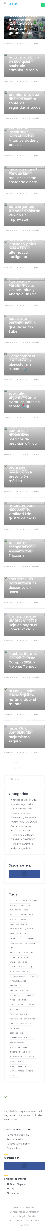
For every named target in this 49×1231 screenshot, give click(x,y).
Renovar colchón (18, 1014)
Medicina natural (18, 976)
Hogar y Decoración (21, 812)
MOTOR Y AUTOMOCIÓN (24, 821)
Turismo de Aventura (22, 843)
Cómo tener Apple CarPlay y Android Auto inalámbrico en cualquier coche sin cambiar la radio (24, 59)
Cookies (32, 1216)
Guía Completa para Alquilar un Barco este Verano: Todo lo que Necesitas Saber (23, 321)
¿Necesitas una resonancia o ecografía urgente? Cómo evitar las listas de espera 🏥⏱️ (24, 395)
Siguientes (32, 765)
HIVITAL (13, 948)
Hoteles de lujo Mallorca (22, 952)
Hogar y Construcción (18, 1134)
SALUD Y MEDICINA (21, 830)
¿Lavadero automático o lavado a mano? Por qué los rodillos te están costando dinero (23, 171)
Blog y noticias (14, 1148)
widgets (14, 1076)
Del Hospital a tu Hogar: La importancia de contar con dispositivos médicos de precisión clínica (23, 430)
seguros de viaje (17, 1033)
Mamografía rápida (19, 971)
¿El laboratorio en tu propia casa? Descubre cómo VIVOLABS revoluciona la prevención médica (24, 468)
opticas (13, 995)
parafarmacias (28, 995)
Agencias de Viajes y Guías (24, 799)
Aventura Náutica (18, 924)
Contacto (24, 1224)
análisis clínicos (18, 919)
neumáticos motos (19, 990)
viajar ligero (16, 1061)
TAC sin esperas (17, 1042)
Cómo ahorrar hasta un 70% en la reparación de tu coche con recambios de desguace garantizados (23, 20)
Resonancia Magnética (20, 1023)
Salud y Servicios (15, 1139)
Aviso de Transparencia (20, 1220)
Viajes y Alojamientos (22, 848)
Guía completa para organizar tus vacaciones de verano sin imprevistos (24, 211)
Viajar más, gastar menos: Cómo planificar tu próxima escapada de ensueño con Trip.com (23, 542)
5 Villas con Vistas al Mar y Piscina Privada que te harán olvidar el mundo (24, 695)
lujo (31, 967)
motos (33, 976)
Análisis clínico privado (21, 915)
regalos (14, 1009)
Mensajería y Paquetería (23, 817)
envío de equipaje (18, 934)
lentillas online (18, 967)
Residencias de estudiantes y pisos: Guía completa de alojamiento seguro (21, 730)
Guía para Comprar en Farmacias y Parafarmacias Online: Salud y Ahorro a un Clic (23, 283)
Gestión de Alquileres (22, 808)
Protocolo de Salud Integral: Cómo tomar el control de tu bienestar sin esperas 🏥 (22, 358)
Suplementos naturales (21, 1038)
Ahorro (34, 900)
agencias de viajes (18, 900)
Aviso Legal (19, 1216)
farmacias (29, 938)
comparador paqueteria (21, 929)
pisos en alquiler (18, 1000)
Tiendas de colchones (20, 1052)
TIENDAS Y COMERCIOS (23, 839)
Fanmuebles (15, 938)
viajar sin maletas (18, 1066)
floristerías (16, 943)
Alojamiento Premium (20, 905)
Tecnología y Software (22, 834)
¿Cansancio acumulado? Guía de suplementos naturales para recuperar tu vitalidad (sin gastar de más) (24, 505)
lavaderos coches (18, 962)
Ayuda (38, 1220)
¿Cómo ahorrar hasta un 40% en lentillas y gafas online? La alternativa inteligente (23, 246)
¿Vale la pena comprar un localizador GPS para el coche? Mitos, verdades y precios (24, 134)
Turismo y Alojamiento (18, 1143)
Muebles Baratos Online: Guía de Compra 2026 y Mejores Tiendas (23, 660)
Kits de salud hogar (19, 957)
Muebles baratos (18, 981)
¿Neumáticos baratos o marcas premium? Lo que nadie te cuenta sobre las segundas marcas (24, 97)
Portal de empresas (21, 826)
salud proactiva (18, 1028)
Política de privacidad (24, 1207)
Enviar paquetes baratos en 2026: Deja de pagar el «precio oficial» (23, 623)
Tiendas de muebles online (22, 1057)
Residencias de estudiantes (22, 1019)
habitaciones (31, 943)
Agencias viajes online (22, 804)
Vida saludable (17, 1071)
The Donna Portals (19, 1047)
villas (30, 1071)
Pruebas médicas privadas (22, 1005)
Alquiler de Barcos (19, 910)
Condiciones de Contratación (24, 1211)
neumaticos (15, 986)
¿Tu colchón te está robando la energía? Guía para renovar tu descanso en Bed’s (22, 581)
